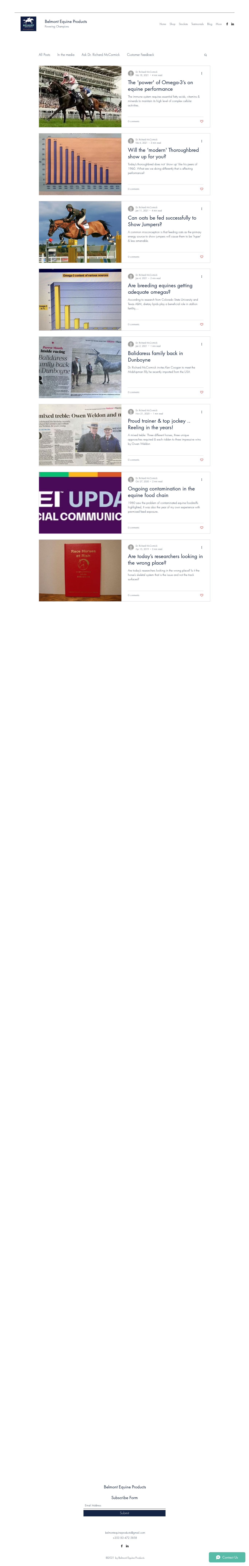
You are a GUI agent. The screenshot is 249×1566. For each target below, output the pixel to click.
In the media (65, 54)
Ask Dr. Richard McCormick (101, 54)
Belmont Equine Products (66, 21)
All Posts (44, 54)
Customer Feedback (140, 54)
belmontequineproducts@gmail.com (125, 1533)
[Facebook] (227, 24)
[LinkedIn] (232, 24)
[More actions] (203, 73)
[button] (205, 55)
